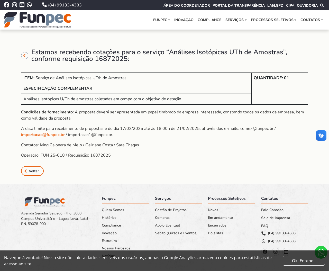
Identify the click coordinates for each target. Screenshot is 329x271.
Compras (162, 217)
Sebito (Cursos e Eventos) (176, 233)
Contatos (310, 19)
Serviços (234, 19)
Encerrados (217, 225)
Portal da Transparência (239, 5)
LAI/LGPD (275, 5)
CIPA (290, 5)
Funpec (160, 19)
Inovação (184, 19)
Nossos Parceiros (116, 248)
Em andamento (220, 217)
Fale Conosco (272, 210)
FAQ (264, 226)
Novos (213, 210)
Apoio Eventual (167, 225)
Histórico (109, 217)
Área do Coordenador (186, 5)
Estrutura (109, 241)
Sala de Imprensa (275, 218)
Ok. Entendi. (304, 261)
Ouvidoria (307, 5)
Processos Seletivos (272, 19)
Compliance (209, 19)
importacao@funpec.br (43, 135)
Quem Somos (113, 210)
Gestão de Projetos (171, 210)
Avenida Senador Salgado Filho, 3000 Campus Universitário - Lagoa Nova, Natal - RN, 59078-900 (56, 218)
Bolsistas (215, 233)
